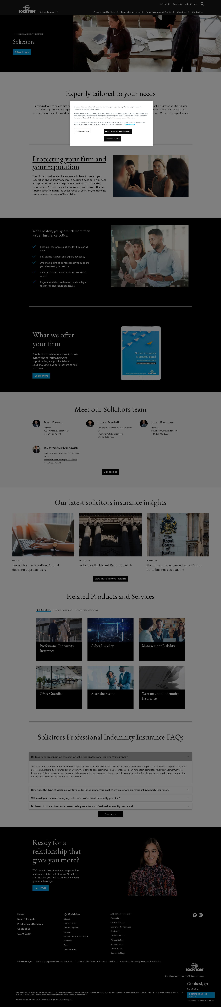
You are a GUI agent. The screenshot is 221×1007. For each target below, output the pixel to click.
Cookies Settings (82, 131)
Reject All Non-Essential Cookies (117, 131)
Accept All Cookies (112, 139)
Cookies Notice (130, 124)
